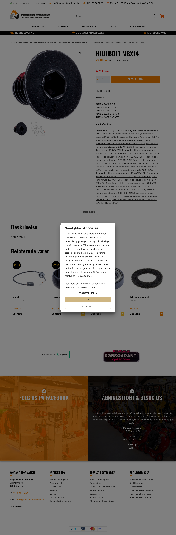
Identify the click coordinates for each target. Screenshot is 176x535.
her (93, 287)
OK (88, 299)
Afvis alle (88, 306)
